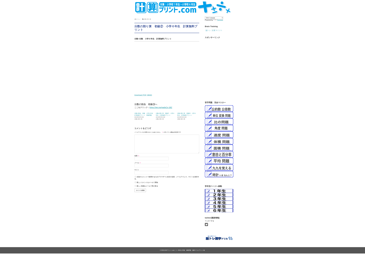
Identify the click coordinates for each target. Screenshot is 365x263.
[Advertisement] (219, 68)
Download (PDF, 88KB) (143, 95)
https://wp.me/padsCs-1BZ (161, 107)
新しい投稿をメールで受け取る (147, 186)
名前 (136, 156)
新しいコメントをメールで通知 (147, 182)
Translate (220, 20)
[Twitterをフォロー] (206, 224)
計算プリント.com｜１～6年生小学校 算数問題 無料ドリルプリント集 (184, 250)
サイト (136, 170)
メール (137, 163)
